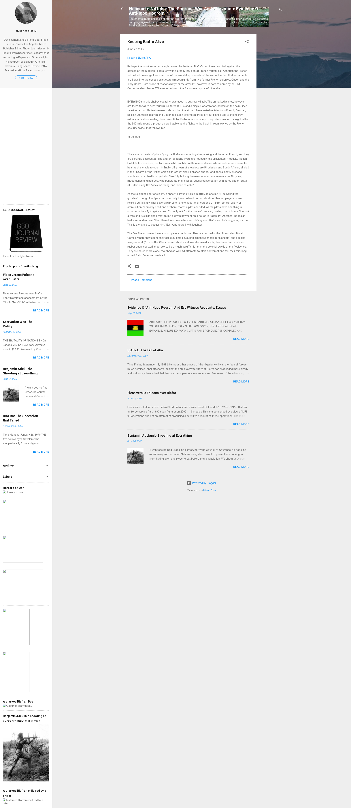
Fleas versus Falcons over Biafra (151, 393)
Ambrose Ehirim (26, 31)
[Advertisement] (271, 89)
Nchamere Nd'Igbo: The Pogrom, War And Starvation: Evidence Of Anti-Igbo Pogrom (194, 11)
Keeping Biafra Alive (139, 57)
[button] (247, 42)
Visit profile (26, 78)
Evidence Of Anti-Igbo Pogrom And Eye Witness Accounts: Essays (176, 307)
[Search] (280, 10)
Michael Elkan (209, 490)
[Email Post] (137, 268)
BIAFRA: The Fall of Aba (145, 350)
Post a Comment (141, 280)
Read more (241, 339)
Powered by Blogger (203, 483)
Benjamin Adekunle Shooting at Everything (159, 435)
